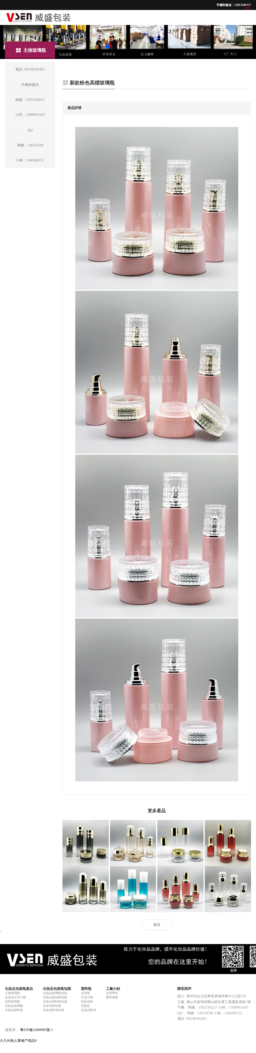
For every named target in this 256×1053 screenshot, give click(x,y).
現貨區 (85, 1006)
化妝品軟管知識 (53, 1010)
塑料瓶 (86, 989)
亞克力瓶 (87, 997)
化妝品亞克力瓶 (15, 997)
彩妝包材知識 (52, 1006)
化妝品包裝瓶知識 (57, 989)
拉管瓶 (85, 993)
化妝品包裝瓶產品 (19, 989)
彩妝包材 (87, 1001)
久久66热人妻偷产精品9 (18, 1041)
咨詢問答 (112, 993)
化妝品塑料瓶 (14, 1010)
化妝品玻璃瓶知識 (55, 993)
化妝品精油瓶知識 (55, 997)
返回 (156, 925)
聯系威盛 (112, 997)
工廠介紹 (113, 989)
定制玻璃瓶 (12, 1001)
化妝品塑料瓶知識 (55, 1001)
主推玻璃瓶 (12, 993)
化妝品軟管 (88, 1010)
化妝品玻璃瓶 (14, 1006)
